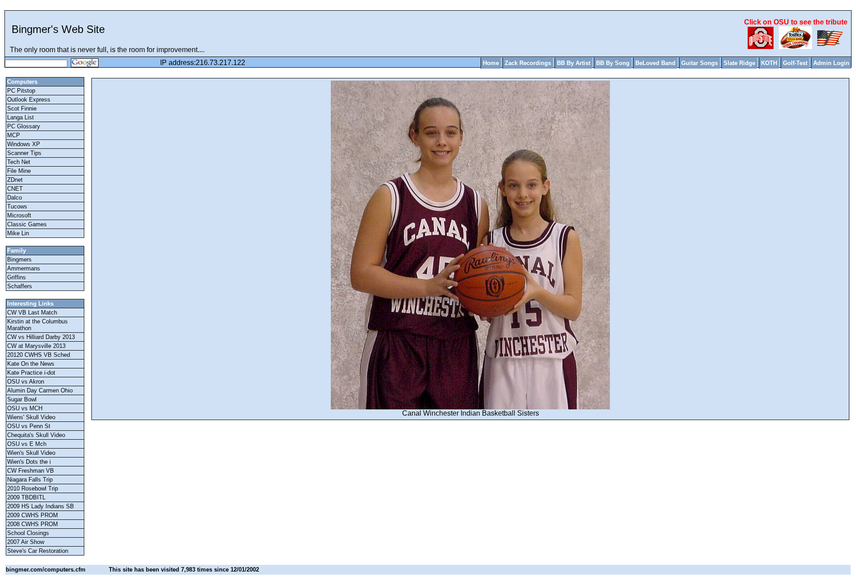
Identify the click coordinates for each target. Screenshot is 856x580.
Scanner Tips (24, 153)
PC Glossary (23, 126)
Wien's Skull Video (31, 452)
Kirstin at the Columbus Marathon (37, 324)
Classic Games (27, 224)
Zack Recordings (528, 63)
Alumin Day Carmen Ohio (40, 390)
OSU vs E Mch (26, 444)
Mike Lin (18, 233)
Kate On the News (30, 363)
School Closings (28, 533)
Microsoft (19, 215)
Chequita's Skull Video (36, 435)
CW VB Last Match (32, 312)
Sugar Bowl (22, 399)
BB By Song (612, 63)
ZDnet (15, 179)
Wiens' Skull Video (31, 417)
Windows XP (23, 144)
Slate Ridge (739, 63)
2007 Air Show (25, 542)
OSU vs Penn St (28, 426)
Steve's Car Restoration (37, 550)
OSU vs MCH (24, 408)
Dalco (14, 197)
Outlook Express (28, 99)
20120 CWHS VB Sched (38, 354)
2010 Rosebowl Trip (32, 488)
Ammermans (23, 268)
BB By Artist (573, 63)
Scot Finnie (22, 108)
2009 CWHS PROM (32, 515)
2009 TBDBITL (26, 497)
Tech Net (18, 162)
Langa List (20, 117)
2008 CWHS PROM (32, 524)
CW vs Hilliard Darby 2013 (41, 337)
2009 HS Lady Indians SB (40, 506)
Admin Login (831, 63)
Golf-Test (795, 63)
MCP (13, 135)
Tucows (17, 206)
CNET (15, 188)
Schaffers (19, 286)
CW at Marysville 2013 (36, 346)
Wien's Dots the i (29, 461)
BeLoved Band (655, 63)
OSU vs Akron (25, 381)
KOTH (769, 63)
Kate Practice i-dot (31, 372)
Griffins (16, 277)
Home (491, 63)
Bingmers (19, 259)
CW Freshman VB (30, 470)
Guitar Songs (699, 63)
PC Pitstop (21, 90)
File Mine (19, 170)
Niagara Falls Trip (30, 479)
